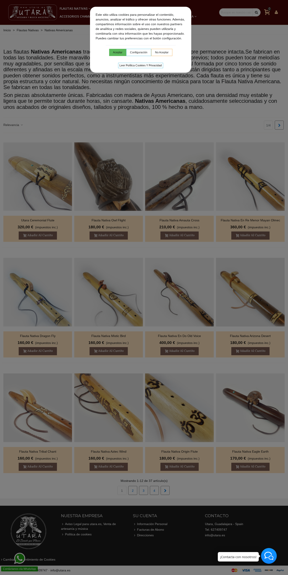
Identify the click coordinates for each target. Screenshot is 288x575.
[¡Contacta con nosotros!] (269, 556)
